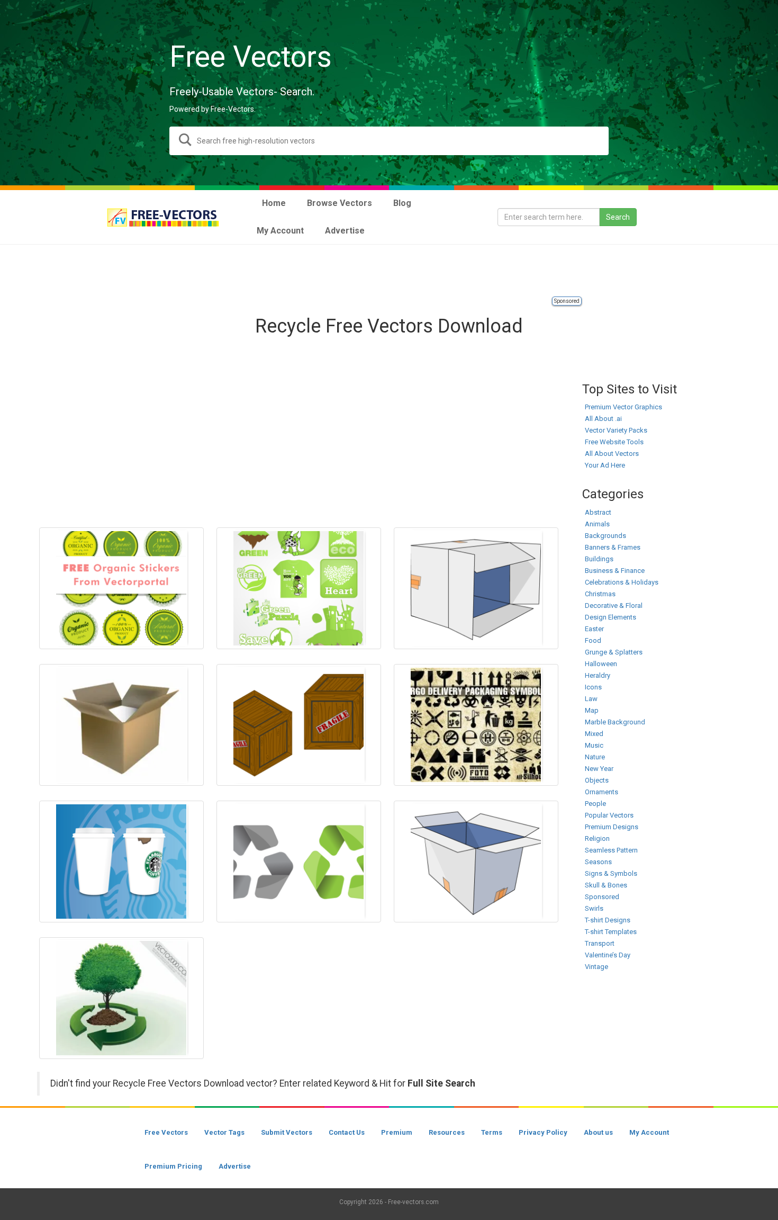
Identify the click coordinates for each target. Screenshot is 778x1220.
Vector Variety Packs (616, 430)
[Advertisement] (389, 271)
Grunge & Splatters (614, 652)
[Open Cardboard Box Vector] (121, 725)
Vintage (596, 967)
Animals (597, 524)
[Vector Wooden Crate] (298, 725)
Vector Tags (224, 1132)
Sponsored (567, 301)
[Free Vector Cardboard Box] (476, 861)
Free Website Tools (614, 442)
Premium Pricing (173, 1166)
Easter (594, 629)
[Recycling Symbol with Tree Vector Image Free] (121, 998)
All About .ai (603, 419)
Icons (593, 687)
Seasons (598, 862)
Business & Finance (615, 571)
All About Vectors (612, 453)
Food (593, 640)
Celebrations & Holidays (621, 582)
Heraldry (597, 675)
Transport (599, 943)
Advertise (235, 1166)
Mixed (594, 734)
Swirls (594, 908)
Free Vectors (166, 1132)
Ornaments (601, 792)
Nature (595, 757)
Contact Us (347, 1132)
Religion (597, 838)
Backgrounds (605, 536)
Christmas (600, 594)
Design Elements (610, 617)
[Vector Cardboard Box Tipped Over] (476, 588)
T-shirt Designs (607, 920)
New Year (599, 769)
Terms (491, 1132)
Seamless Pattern (611, 850)
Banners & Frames (612, 547)
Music (594, 745)
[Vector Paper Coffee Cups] (121, 861)
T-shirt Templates (611, 932)
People (595, 804)
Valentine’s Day (607, 955)
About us (598, 1132)
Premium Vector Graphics (623, 407)
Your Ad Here (605, 465)
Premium (396, 1132)
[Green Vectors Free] (298, 588)
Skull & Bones (606, 885)
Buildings (599, 559)
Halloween (601, 664)
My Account (649, 1132)
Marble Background (615, 722)
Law (591, 699)
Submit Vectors (286, 1132)
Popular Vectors (609, 815)
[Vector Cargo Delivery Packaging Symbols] (476, 725)
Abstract (598, 512)
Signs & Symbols (611, 873)
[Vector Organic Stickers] (121, 588)
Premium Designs (611, 827)
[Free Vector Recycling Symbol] (298, 861)
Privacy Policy (543, 1132)
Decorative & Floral (614, 605)
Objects (597, 780)
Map (592, 710)
